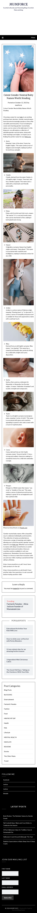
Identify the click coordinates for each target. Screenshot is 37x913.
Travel (6, 761)
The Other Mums (10, 756)
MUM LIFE (7, 742)
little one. (28, 137)
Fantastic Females (10, 704)
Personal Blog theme (18, 910)
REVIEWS (7, 747)
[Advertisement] (18, 24)
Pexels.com (23, 528)
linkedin (5, 793)
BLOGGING (8, 695)
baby (21, 117)
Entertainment (9, 699)
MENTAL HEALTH (10, 737)
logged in (16, 588)
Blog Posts (8, 690)
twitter (5, 784)
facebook (6, 780)
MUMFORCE (18, 4)
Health (6, 723)
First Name (6, 869)
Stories (6, 751)
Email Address (7, 887)
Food (6, 714)
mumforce (18, 105)
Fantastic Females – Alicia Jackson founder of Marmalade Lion (17, 606)
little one (15, 544)
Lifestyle (7, 732)
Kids (5, 728)
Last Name (6, 878)
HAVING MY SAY (10, 718)
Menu (33, 37)
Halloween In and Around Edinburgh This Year (18, 837)
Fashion (6, 709)
